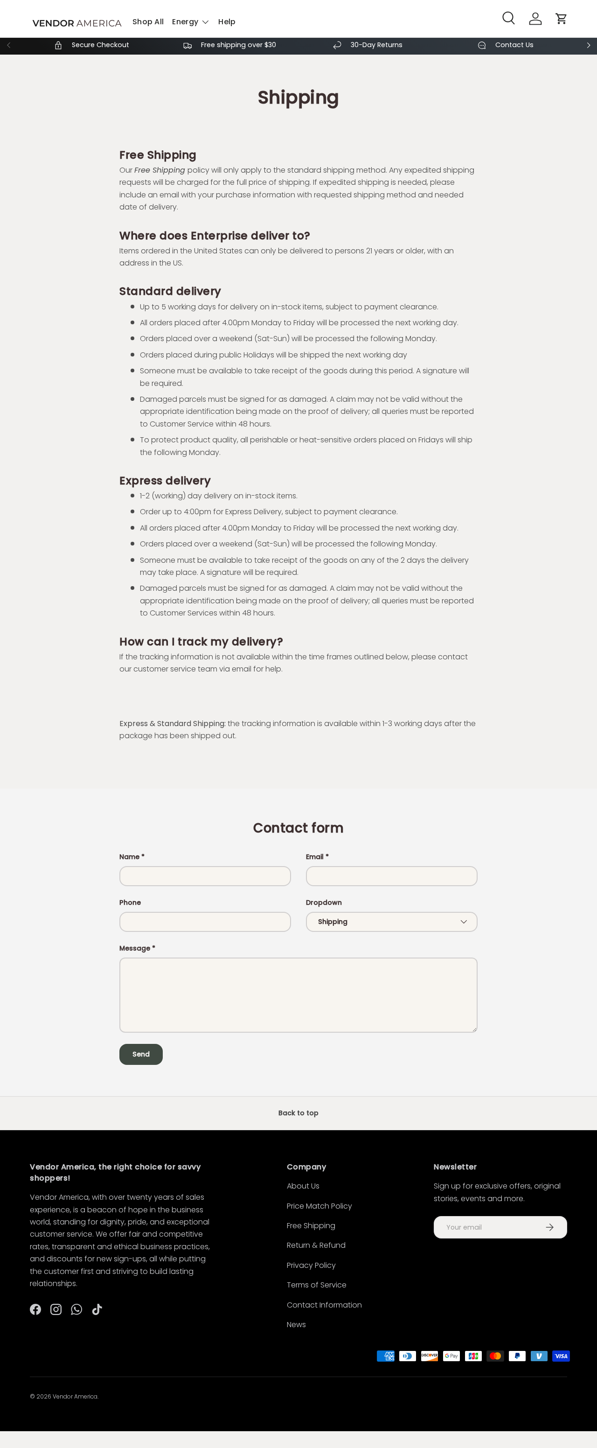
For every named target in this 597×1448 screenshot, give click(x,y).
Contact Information (324, 1305)
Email (315, 856)
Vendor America (75, 1396)
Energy (185, 22)
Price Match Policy (319, 1206)
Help (227, 22)
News (296, 1324)
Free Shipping (311, 1225)
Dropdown (324, 902)
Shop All (148, 22)
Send (141, 1054)
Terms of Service (317, 1285)
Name (129, 856)
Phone (130, 902)
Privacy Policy (311, 1265)
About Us (303, 1186)
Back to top (298, 1113)
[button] (561, 18)
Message (134, 948)
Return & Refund (316, 1245)
